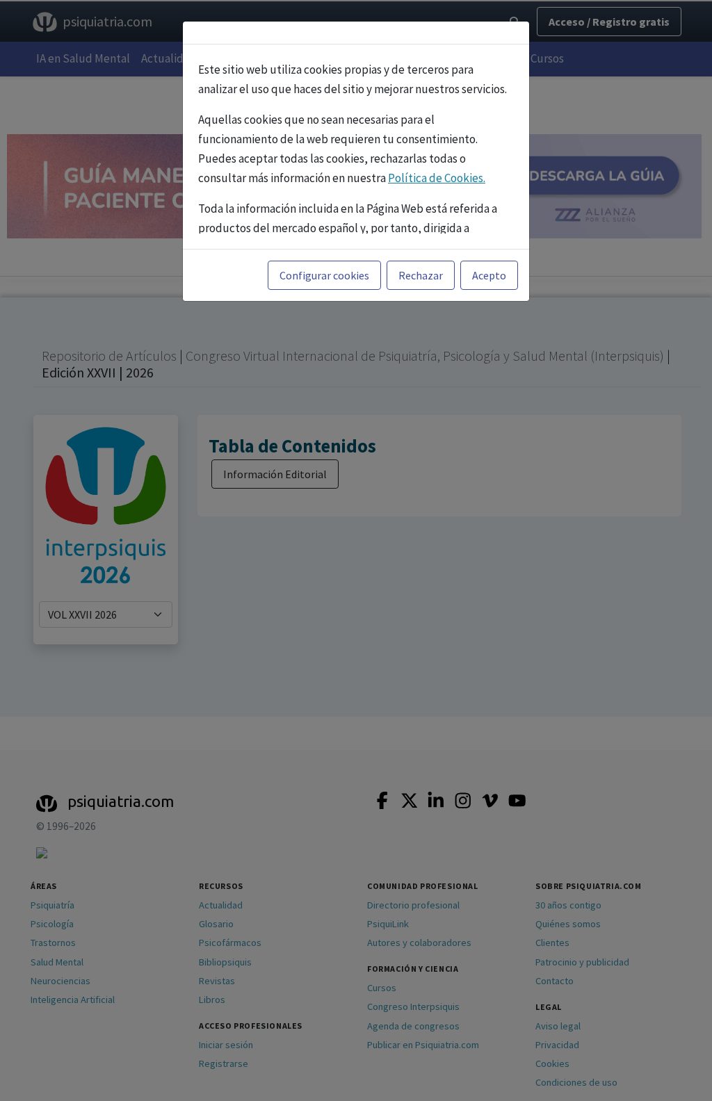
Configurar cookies (324, 275)
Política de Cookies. (436, 178)
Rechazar (420, 275)
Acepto (489, 275)
